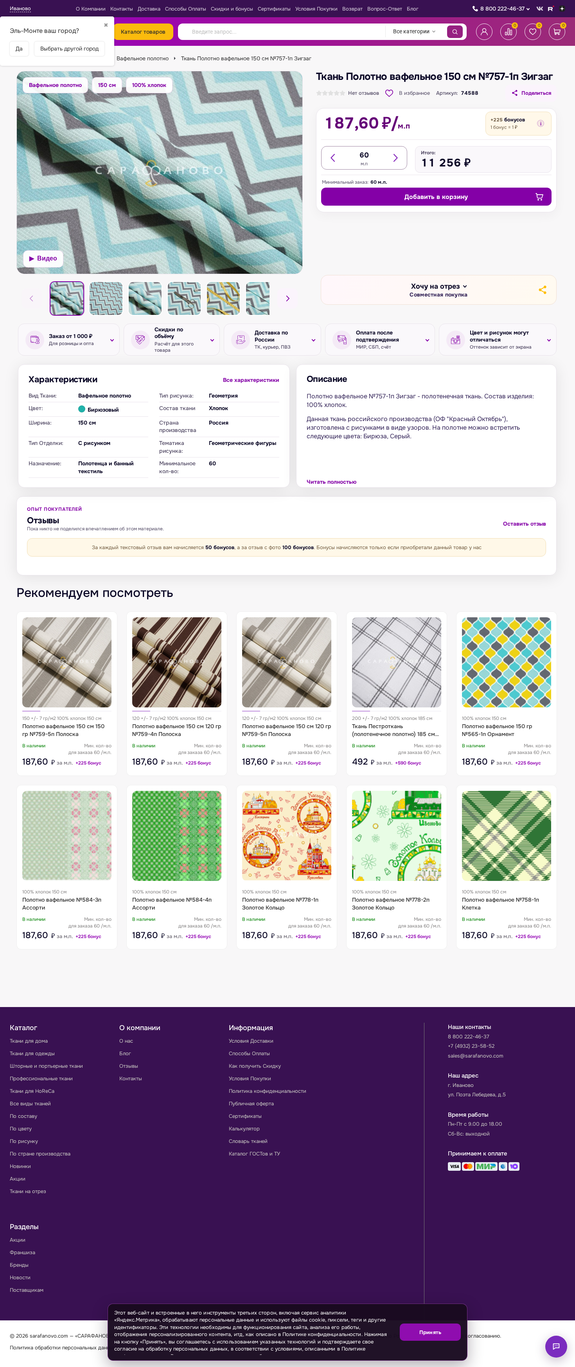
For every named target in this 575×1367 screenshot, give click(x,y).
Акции (17, 1178)
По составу (23, 1116)
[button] (438, 290)
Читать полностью (331, 481)
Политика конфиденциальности (267, 1091)
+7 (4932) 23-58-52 (471, 1046)
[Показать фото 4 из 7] (145, 298)
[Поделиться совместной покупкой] (542, 289)
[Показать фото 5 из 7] (184, 298)
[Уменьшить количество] (333, 157)
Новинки (20, 1166)
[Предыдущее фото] (32, 298)
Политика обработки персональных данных (63, 1347)
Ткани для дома (29, 1041)
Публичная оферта (251, 1103)
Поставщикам (26, 1290)
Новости (20, 1277)
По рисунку (24, 1141)
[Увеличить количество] (395, 157)
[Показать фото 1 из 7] (67, 298)
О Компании (91, 8)
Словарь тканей (248, 1141)
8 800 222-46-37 (502, 8)
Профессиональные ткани (41, 1078)
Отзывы (128, 1066)
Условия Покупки (316, 8)
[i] (540, 123)
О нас (126, 1041)
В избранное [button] (414, 93)
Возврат (352, 8)
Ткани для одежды (32, 1053)
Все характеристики (251, 379)
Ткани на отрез (28, 1191)
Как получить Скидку (255, 1066)
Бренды (19, 1265)
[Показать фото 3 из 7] (106, 298)
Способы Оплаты (185, 8)
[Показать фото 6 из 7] (223, 298)
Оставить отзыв (524, 523)
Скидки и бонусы (232, 8)
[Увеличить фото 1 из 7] (159, 172)
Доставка (149, 8)
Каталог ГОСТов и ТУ (254, 1153)
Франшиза (22, 1252)
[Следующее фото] (287, 298)
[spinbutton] (364, 155)
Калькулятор (244, 1128)
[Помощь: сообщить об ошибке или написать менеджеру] (556, 1347)
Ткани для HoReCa (32, 1091)
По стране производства (40, 1153)
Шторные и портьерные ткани (46, 1066)
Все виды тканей (30, 1103)
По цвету (21, 1128)
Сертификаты (274, 8)
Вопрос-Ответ (384, 8)
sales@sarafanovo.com (475, 1055)
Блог (413, 8)
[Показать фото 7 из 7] (262, 298)
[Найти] (455, 31)
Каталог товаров (143, 31)
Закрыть (452, 1355)
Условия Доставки (251, 1041)
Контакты (121, 8)
